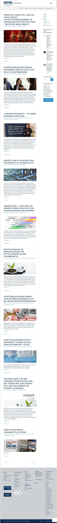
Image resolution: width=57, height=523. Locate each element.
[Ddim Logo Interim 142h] (13, 3)
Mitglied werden (38, 476)
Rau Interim (15, 119)
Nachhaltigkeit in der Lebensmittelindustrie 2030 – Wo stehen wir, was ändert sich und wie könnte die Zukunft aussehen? (19, 383)
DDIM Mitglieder (38, 474)
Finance (47, 483)
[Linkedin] (16, 493)
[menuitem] (51, 3)
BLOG (36, 483)
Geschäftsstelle (28, 480)
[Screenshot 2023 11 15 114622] (20, 222)
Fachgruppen (13, 26)
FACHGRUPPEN (49, 471)
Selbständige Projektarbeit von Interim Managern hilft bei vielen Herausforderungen (20, 298)
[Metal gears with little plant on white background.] (20, 268)
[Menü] (51, 3)
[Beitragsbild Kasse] (20, 36)
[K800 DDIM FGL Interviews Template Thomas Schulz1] (20, 356)
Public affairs (27, 477)
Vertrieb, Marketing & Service (48, 513)
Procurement (48, 498)
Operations (48, 496)
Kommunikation (49, 490)
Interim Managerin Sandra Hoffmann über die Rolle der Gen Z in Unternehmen (19, 69)
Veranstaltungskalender (39, 479)
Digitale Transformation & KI (49, 479)
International (48, 489)
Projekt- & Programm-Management (48, 501)
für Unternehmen (28, 488)
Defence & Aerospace (48, 475)
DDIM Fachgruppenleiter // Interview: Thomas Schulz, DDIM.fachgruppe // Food (18, 342)
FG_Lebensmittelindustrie (21, 26)
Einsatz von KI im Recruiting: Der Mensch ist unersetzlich (19, 161)
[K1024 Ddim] (20, 130)
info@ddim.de (17, 485)
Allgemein (6, 26)
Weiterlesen (6, 58)
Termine (45, 21)
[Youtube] (20, 493)
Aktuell (5, 346)
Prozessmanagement (49, 504)
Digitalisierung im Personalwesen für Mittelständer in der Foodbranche (15, 253)
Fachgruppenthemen (8, 258)
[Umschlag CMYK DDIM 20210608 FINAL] (20, 400)
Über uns (27, 473)
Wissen (31, 303)
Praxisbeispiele (46, 22)
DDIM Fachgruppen (47, 25)
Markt (27, 434)
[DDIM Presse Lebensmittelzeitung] (20, 445)
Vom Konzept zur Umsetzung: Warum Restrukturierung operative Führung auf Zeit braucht (50, 55)
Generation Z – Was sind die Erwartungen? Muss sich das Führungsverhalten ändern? (19, 208)
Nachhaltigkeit (49, 495)
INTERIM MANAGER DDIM (38, 472)
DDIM (15, 346)
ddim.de (16, 486)
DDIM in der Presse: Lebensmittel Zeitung (15, 431)
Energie (47, 482)
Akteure (45, 16)
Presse (26, 479)
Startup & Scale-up (49, 509)
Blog (9, 26)
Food (47, 484)
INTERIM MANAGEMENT (28, 484)
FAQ (25, 490)
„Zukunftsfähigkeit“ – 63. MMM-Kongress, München (20, 114)
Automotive (48, 473)
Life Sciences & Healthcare (49, 493)
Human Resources (48, 487)
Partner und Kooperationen (28, 475)
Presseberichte (22, 434)
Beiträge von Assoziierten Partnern (11, 303)
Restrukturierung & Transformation (49, 506)
